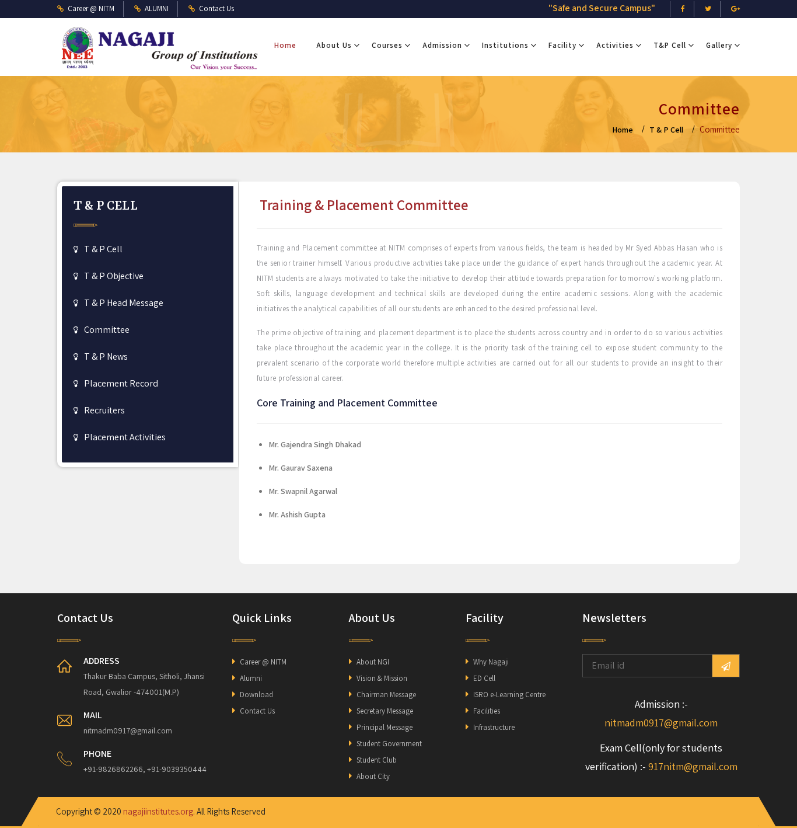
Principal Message (384, 727)
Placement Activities (125, 437)
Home (285, 45)
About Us (334, 45)
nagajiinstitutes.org (158, 811)
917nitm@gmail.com (692, 766)
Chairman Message (386, 695)
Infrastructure (494, 727)
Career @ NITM (263, 662)
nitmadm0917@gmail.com (661, 722)
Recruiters (104, 410)
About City (373, 776)
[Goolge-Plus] (735, 9)
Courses (387, 45)
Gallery (719, 45)
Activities (615, 45)
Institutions (505, 45)
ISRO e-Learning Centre (509, 695)
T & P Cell (666, 129)
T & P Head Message (123, 303)
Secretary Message (384, 711)
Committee (107, 329)
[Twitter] (708, 9)
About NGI (372, 662)
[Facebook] (683, 9)
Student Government (389, 744)
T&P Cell (669, 45)
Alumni (251, 678)
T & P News (106, 356)
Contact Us (257, 711)
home (622, 129)
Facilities (486, 711)
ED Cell (484, 678)
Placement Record (121, 383)
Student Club (376, 760)
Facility (562, 45)
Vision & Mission (381, 678)
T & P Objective (114, 276)
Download (256, 695)
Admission (442, 45)
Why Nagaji (491, 662)
